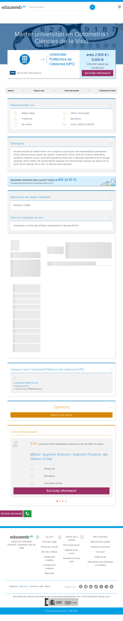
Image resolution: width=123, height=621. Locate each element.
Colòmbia (33, 586)
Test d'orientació (100, 537)
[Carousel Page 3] (63, 501)
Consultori (100, 552)
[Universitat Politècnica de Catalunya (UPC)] (25, 59)
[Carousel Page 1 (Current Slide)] (57, 501)
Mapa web (49, 573)
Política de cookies (49, 547)
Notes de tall (100, 557)
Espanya (13, 586)
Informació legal (49, 542)
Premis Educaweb (71, 545)
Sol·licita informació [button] (97, 73)
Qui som (49, 537)
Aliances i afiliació (49, 552)
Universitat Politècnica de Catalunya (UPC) (62, 59)
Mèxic (47, 586)
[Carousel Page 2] (60, 501)
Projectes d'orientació (100, 547)
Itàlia (41, 586)
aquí (108, 596)
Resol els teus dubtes (100, 542)
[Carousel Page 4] (65, 501)
